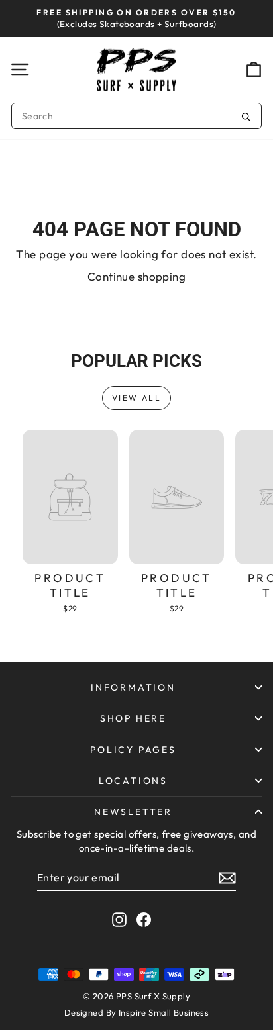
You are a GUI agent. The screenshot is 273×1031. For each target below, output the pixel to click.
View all (136, 398)
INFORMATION (133, 687)
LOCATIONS (133, 781)
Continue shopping (136, 276)
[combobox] (136, 115)
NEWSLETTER (133, 812)
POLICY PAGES (133, 750)
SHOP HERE (133, 718)
